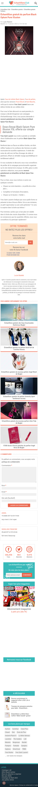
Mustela (7, 742)
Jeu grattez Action (8, 780)
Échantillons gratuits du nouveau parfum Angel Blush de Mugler (19, 373)
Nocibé (24, 742)
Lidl (25, 739)
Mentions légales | (14, 785)
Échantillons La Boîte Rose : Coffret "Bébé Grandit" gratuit (21, 715)
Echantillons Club (5, 9)
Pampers (8, 746)
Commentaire (7, 465)
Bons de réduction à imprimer (11, 774)
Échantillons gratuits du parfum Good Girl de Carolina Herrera (19, 348)
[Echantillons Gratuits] (19, 5)
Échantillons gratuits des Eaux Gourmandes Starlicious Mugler (19, 324)
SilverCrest (16, 749)
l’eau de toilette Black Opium (14, 99)
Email (3, 492)
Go (30, 242)
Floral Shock (20, 102)
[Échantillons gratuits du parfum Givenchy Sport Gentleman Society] (19, 394)
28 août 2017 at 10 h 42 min (9, 532)
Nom (3, 485)
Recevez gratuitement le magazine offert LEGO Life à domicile (20, 700)
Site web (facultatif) (8, 498)
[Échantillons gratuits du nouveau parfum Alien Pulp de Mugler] (19, 418)
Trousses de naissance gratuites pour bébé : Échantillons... (21, 707)
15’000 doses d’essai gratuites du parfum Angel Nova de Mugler (19, 447)
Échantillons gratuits (17, 9)
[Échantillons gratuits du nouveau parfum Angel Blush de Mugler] (19, 369)
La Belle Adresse (24, 736)
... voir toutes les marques (13, 756)
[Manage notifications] (4, 783)
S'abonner (27, 575)
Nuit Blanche (30, 102)
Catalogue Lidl (6, 770)
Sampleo (24, 746)
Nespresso (16, 742)
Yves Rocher (9, 752)
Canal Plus (24, 729)
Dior (13, 732)
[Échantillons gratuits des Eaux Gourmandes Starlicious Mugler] (19, 320)
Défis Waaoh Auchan (8, 772)
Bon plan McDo (7, 776)
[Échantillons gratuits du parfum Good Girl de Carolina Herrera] (19, 345)
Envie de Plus (21, 732)
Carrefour (15, 729)
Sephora (8, 749)
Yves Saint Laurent (20, 104)
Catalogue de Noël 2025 (10, 778)
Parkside (16, 746)
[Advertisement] (19, 76)
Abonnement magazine (19, 610)
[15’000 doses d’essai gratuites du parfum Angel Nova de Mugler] (19, 443)
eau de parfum (30, 99)
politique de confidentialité (11, 462)
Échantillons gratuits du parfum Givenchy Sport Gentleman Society (19, 397)
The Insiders (17, 739)
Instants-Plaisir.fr (10, 736)
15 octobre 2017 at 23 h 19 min (10, 516)
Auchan (7, 729)
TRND (24, 749)
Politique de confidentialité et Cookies (28, 785)
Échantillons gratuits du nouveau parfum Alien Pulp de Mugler (19, 422)
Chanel (7, 732)
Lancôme (8, 739)
